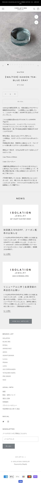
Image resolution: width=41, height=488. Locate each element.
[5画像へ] (17, 64)
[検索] (34, 9)
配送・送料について (9, 395)
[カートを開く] (38, 9)
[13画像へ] (19, 66)
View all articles (20, 321)
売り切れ (20, 101)
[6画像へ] (19, 64)
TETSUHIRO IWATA (9, 373)
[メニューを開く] (3, 9)
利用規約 (5, 402)
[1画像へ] (7, 64)
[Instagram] (8, 421)
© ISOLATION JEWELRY (20, 461)
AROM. (5, 352)
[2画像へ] (10, 64)
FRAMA (5, 362)
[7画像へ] (21, 64)
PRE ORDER (7, 376)
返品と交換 (6, 399)
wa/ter (5, 366)
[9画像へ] (26, 64)
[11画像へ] (30, 64)
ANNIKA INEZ (7, 349)
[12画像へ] (33, 64)
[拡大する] (36, 17)
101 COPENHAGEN (9, 369)
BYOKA (5, 345)
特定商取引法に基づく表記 (11, 409)
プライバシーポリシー (10, 405)
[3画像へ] (12, 64)
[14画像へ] (21, 66)
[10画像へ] (28, 64)
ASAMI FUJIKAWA (8, 356)
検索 (4, 392)
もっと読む (7, 254)
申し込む (9, 446)
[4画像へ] (14, 64)
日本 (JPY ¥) (19, 457)
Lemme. (5, 359)
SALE (4, 380)
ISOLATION (6, 338)
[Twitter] (3, 421)
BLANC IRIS (6, 342)
